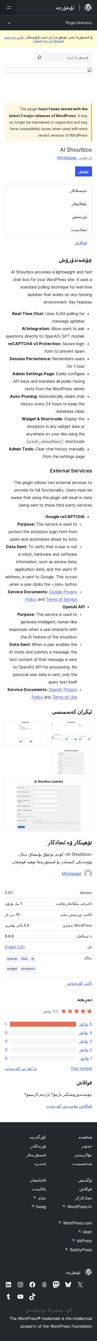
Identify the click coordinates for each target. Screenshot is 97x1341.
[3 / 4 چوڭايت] (85, 755)
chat (24, 959)
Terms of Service (61, 599)
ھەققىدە (85, 1136)
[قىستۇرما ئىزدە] (39, 57)
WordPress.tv (77, 1206)
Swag (38, 1206)
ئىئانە (39, 1197)
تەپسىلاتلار (78, 190)
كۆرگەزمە (37, 1136)
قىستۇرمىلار (36, 1154)
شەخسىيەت (82, 1163)
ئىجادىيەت (79, 229)
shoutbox (28, 969)
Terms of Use (64, 697)
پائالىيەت (39, 1188)
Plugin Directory (79, 23)
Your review (81, 1068)
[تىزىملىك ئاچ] (8, 7)
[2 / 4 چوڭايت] (39, 726)
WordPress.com (75, 1222)
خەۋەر (86, 1145)
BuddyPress (78, 1249)
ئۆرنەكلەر (38, 1145)
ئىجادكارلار (83, 1197)
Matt (85, 1231)
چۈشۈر (83, 171)
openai (12, 959)
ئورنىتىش (79, 216)
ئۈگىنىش (85, 1180)
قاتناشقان (38, 1180)
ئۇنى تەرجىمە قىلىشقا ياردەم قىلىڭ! (34, 39)
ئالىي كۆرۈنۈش (79, 983)
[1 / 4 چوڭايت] (85, 726)
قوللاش (80, 242)
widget (12, 969)
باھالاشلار (79, 203)
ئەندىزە (40, 1163)
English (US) (15, 947)
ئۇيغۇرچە (73, 1272)
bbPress (82, 1240)
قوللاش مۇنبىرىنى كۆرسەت (69, 1105)
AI (32, 959)
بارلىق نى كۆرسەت (21, 1068)
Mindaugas (67, 157)
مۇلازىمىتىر (83, 1154)
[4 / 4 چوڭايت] (85, 785)
